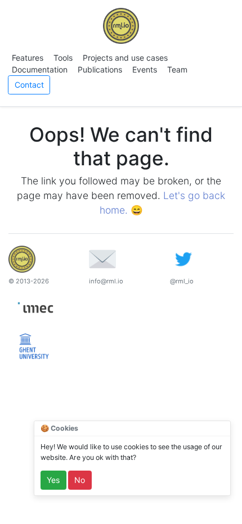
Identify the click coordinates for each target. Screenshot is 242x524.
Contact (29, 84)
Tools (63, 57)
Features (27, 57)
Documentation (40, 69)
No (79, 480)
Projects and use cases (125, 57)
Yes (53, 480)
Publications (100, 69)
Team (177, 69)
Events (144, 69)
